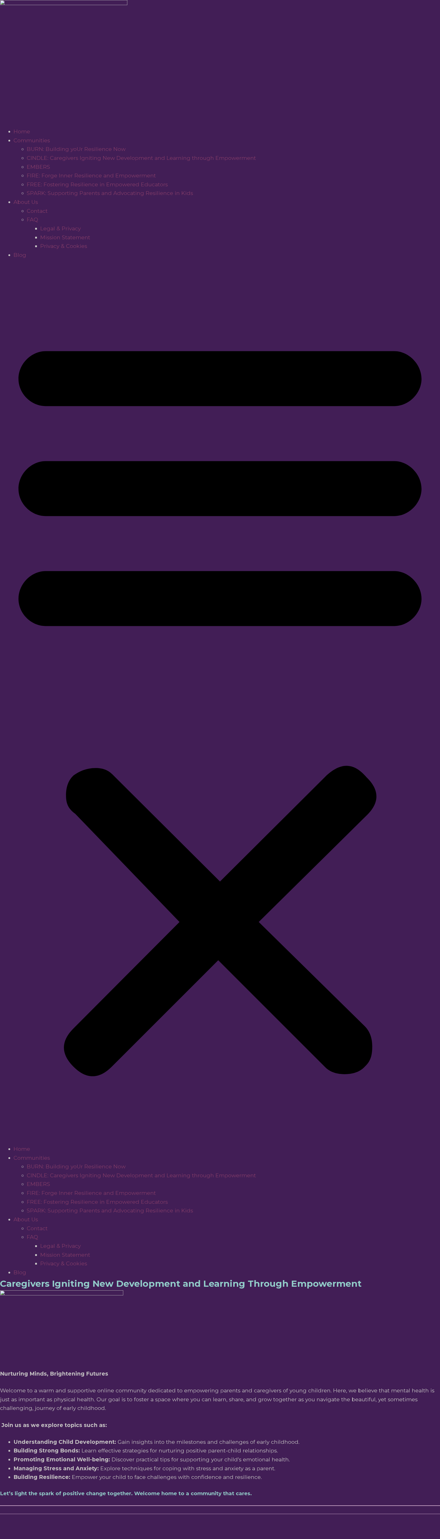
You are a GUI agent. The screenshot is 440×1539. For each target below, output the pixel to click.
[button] (220, 702)
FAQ (32, 219)
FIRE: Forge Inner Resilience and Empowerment (91, 175)
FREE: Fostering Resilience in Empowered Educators (97, 184)
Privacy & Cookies (63, 246)
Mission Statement (65, 237)
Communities (31, 140)
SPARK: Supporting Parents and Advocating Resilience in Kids (110, 193)
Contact (37, 211)
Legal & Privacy (60, 228)
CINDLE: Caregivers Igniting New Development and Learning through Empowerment (141, 158)
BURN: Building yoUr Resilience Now (76, 149)
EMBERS (38, 167)
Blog (19, 255)
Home (21, 131)
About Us (25, 202)
